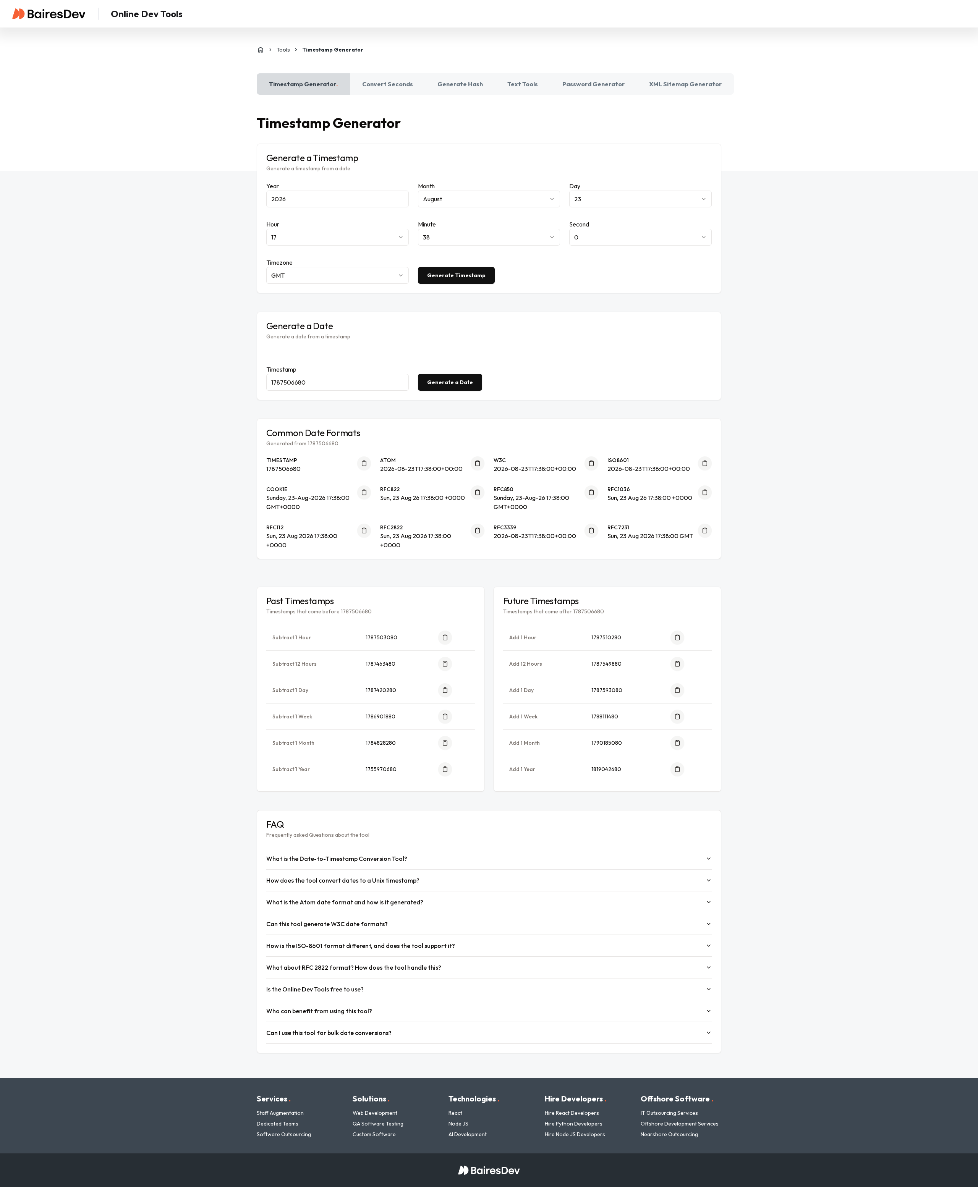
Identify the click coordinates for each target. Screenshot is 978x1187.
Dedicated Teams (277, 1123)
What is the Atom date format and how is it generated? (344, 902)
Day (574, 186)
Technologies (474, 1098)
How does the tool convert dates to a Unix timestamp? (342, 880)
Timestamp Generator (303, 84)
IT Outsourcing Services (669, 1112)
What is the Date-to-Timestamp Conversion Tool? (336, 858)
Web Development (375, 1112)
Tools (283, 49)
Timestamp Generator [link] (332, 49)
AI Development (468, 1134)
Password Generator (593, 84)
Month (426, 186)
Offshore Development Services (680, 1123)
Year (272, 186)
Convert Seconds (387, 84)
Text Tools (522, 84)
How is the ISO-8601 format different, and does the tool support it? (360, 945)
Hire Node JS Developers (575, 1134)
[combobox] (489, 199)
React (455, 1112)
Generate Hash (460, 84)
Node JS (458, 1123)
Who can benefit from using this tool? (319, 1011)
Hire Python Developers (573, 1123)
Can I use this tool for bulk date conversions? (329, 1033)
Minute (427, 224)
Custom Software (374, 1134)
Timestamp (281, 369)
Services (274, 1098)
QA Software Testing (378, 1123)
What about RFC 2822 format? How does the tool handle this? (353, 967)
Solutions (371, 1098)
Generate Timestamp (456, 275)
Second (579, 224)
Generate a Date (450, 382)
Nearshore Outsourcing (669, 1134)
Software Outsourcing (284, 1134)
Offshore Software (677, 1098)
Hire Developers (575, 1098)
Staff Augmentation (280, 1112)
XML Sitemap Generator (685, 84)
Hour (272, 224)
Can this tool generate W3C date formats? (327, 924)
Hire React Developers (572, 1112)
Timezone (279, 262)
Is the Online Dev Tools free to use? (315, 989)
